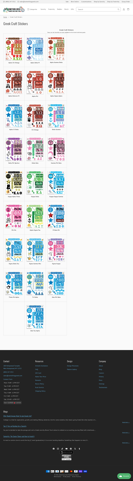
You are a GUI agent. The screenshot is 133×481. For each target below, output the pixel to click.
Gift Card (38, 373)
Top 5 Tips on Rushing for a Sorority (14, 426)
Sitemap (101, 384)
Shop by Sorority (99, 2)
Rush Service (39, 387)
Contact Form (7, 379)
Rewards (38, 380)
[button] (31, 9)
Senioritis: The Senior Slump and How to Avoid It (18, 436)
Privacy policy (66, 476)
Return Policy (39, 384)
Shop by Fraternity (113, 2)
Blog (100, 369)
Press (100, 380)
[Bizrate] (130, 480)
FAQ (36, 369)
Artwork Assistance (41, 366)
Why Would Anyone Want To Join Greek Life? (17, 416)
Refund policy (57, 476)
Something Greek (63, 475)
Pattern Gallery (72, 369)
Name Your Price (40, 377)
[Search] (118, 9)
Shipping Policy (40, 391)
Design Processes (72, 366)
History (101, 377)
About (101, 366)
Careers (101, 373)
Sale (67, 2)
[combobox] (98, 9)
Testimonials (103, 387)
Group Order (126, 2)
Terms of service (76, 476)
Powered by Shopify (73, 475)
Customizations (86, 2)
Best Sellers (75, 2)
